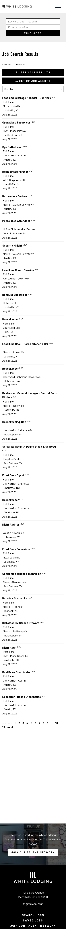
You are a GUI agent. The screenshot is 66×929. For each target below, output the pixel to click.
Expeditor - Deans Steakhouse (21, 696)
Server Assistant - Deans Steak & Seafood (29, 446)
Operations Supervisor (16, 122)
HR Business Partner (15, 171)
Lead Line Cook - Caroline (18, 270)
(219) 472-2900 (34, 904)
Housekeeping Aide (14, 422)
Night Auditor (10, 524)
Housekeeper (10, 319)
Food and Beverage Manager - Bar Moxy (26, 98)
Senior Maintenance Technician (21, 573)
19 (3, 727)
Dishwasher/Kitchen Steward (20, 623)
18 (56, 723)
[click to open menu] (58, 6)
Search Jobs (33, 915)
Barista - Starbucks (14, 598)
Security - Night (12, 245)
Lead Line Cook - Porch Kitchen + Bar (25, 344)
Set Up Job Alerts (34, 80)
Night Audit (9, 647)
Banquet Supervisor (14, 294)
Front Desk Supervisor (16, 549)
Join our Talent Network (33, 852)
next (10, 727)
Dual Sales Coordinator (16, 672)
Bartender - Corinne (14, 196)
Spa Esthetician (12, 147)
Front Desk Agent (13, 475)
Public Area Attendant (16, 221)
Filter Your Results (33, 72)
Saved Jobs (33, 920)
